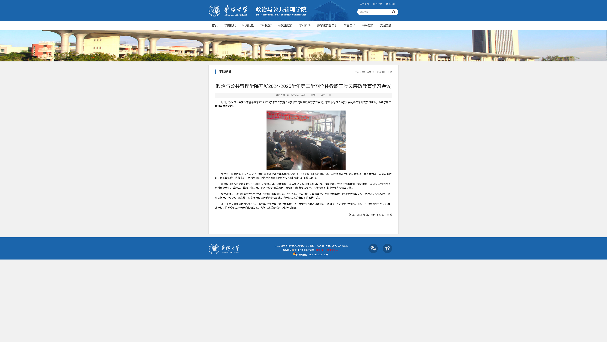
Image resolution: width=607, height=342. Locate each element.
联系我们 (390, 4)
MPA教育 (368, 25)
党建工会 (386, 25)
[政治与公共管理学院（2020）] (258, 16)
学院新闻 (379, 72)
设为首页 (364, 4)
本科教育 (266, 25)
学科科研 (305, 25)
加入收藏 (377, 4)
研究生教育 (285, 25)
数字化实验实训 (327, 25)
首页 (215, 25)
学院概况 (230, 25)
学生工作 (349, 25)
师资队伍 (248, 25)
